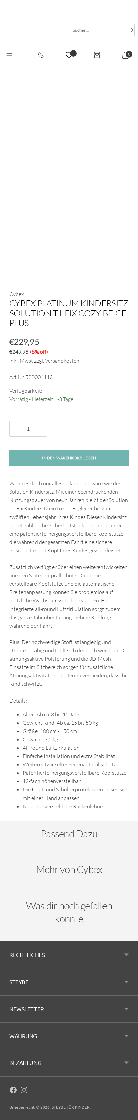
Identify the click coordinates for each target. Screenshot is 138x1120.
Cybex (16, 294)
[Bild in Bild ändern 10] (118, 241)
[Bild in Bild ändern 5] (118, 217)
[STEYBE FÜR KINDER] (32, 30)
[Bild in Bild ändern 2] (44, 217)
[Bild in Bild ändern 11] (19, 266)
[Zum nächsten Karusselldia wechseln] (122, 858)
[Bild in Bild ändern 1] (19, 217)
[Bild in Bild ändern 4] (93, 217)
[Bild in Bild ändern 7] (44, 241)
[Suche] (131, 30)
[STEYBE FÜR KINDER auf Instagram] (24, 1091)
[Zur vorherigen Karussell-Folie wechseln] (16, 858)
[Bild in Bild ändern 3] (69, 217)
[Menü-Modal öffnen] (9, 55)
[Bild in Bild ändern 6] (19, 241)
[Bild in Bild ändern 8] (69, 241)
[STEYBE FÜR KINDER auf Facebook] (13, 1091)
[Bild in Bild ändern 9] (93, 241)
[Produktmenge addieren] (16, 429)
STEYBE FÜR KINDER (71, 1107)
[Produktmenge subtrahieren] (40, 429)
